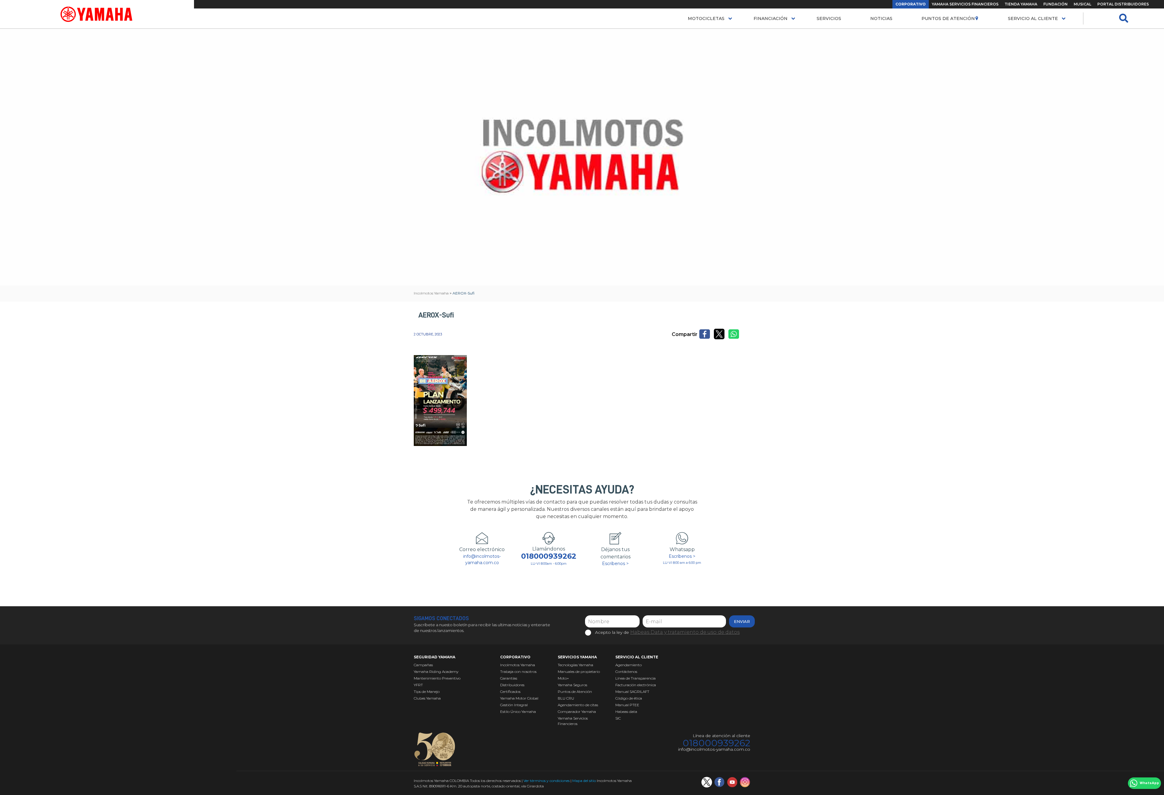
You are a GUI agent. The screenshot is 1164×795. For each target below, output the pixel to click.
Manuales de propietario (579, 671)
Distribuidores (512, 685)
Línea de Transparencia (635, 678)
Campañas (423, 665)
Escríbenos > (615, 563)
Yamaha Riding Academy (436, 671)
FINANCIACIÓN (771, 18)
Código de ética (628, 698)
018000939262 (548, 556)
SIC (618, 718)
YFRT (418, 685)
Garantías (508, 678)
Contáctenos (626, 671)
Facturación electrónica (635, 685)
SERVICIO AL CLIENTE (1033, 18)
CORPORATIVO (910, 4)
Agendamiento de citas (578, 705)
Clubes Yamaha (427, 698)
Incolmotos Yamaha (517, 665)
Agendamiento (628, 665)
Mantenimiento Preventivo (437, 678)
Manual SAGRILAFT (632, 691)
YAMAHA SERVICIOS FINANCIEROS (965, 4)
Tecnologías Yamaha (575, 665)
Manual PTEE (627, 705)
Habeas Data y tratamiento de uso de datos (685, 632)
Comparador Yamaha (577, 711)
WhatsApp (1149, 783)
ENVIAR (742, 621)
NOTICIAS (881, 18)
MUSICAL (1082, 4)
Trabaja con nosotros (518, 671)
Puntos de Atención (948, 18)
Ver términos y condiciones (546, 780)
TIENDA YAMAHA (1021, 4)
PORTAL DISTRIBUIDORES (1123, 4)
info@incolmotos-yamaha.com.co (482, 559)
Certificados (510, 691)
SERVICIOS (829, 18)
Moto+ (563, 678)
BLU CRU (566, 698)
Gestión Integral (514, 705)
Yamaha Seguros (572, 685)
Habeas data (626, 711)
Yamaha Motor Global (519, 698)
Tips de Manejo (427, 691)
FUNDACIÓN (1055, 4)
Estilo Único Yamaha (518, 711)
